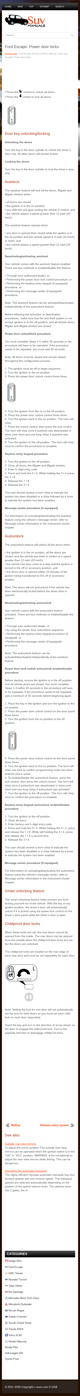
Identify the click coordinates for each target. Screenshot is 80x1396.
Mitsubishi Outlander (20, 1304)
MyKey (15, 1125)
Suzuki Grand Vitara (20, 1322)
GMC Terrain (16, 1273)
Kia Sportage (16, 1291)
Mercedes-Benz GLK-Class (24, 1298)
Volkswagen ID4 (14, 1353)
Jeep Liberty (15, 1285)
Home (8, 6)
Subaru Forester (18, 1316)
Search (59, 6)
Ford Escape (11, 53)
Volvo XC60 (15, 1335)
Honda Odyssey (18, 1341)
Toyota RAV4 (16, 1329)
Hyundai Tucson (18, 1279)
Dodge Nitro (15, 1260)
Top (31, 6)
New (20, 6)
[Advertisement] (40, 73)
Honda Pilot (11, 1347)
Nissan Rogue (16, 1310)
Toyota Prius (12, 1358)
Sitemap (44, 6)
